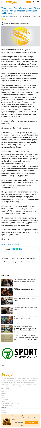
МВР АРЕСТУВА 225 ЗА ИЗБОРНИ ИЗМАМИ (25, 308)
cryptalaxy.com (14, 23)
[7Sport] (20, 353)
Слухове (3, 393)
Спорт (3, 395)
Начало (3, 16)
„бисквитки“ (26, 418)
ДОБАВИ (28, 2)
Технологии (4, 399)
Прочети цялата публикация (10, 244)
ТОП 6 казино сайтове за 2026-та (25, 289)
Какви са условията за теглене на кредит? (25, 299)
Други (9, 16)
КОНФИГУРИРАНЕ (24, 425)
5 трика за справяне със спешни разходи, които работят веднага (25, 281)
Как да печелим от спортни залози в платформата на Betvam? (26, 318)
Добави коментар (35, 19)
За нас (3, 410)
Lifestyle (3, 397)
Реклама (3, 412)
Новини (3, 391)
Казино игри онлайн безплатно (10, 403)
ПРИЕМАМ (31, 422)
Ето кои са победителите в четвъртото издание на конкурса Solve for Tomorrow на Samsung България (25, 329)
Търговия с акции (6, 405)
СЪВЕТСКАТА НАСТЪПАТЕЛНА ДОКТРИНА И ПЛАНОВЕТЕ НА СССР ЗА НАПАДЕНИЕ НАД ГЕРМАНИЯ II (26, 337)
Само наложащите (18, 422)
